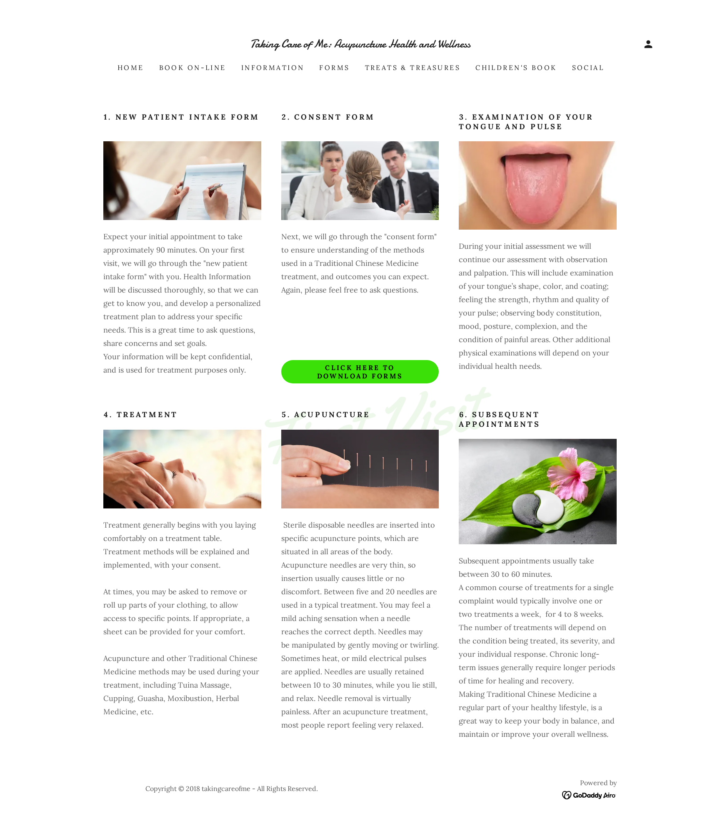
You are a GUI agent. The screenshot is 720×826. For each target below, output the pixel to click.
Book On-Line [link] (192, 67)
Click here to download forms (360, 371)
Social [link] (588, 67)
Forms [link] (334, 67)
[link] (360, 45)
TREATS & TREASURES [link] (413, 67)
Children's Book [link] (516, 67)
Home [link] (131, 67)
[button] (648, 44)
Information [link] (273, 67)
